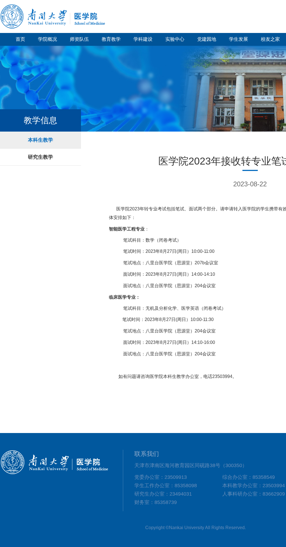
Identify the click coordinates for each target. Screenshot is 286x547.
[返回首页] (53, 27)
